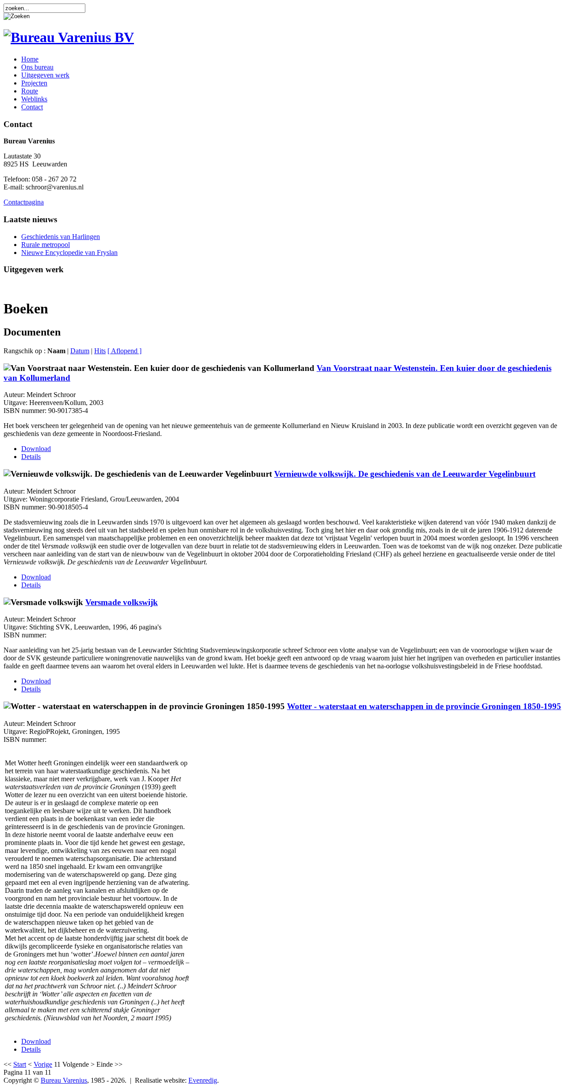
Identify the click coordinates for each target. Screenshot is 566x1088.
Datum (79, 351)
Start (19, 1064)
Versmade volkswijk (121, 602)
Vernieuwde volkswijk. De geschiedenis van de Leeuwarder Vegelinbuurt (404, 473)
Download (36, 448)
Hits (100, 351)
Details (31, 456)
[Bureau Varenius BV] (69, 37)
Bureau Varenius (64, 1080)
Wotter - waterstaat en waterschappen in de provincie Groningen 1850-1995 (424, 706)
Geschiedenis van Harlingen (60, 236)
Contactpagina (24, 202)
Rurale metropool (45, 244)
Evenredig (202, 1080)
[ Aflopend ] (124, 351)
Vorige (43, 1064)
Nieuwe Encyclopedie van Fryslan (69, 252)
